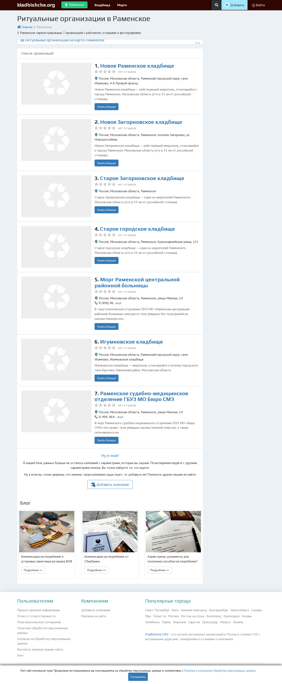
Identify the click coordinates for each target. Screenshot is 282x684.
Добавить (237, 5)
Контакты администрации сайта (40, 649)
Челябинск (152, 622)
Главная (27, 27)
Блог (20, 655)
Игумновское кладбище (131, 342)
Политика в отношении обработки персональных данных (220, 670)
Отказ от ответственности (36, 616)
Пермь (166, 622)
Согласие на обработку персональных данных (44, 641)
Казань (247, 616)
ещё (118, 303)
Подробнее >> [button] (33, 570)
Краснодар (210, 622)
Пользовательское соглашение (39, 622)
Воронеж (179, 622)
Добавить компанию (112, 484)
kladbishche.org (36, 5)
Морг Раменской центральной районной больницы (137, 282)
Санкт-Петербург (157, 610)
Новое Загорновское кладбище (141, 122)
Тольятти (159, 616)
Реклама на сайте (93, 616)
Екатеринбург (218, 610)
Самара (256, 610)
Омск (175, 610)
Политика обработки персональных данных (42, 630)
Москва (173, 616)
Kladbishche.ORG (156, 634)
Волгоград (213, 616)
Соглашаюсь (138, 677)
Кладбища (102, 5)
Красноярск (231, 616)
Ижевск (225, 622)
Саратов (194, 622)
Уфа (148, 616)
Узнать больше (106, 107)
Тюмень (238, 622)
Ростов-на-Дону (192, 616)
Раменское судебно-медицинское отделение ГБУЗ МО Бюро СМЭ (141, 396)
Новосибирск (239, 610)
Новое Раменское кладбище (137, 66)
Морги (122, 5)
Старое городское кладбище (137, 229)
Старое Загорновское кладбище (142, 178)
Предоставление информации (38, 610)
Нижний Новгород (194, 610)
